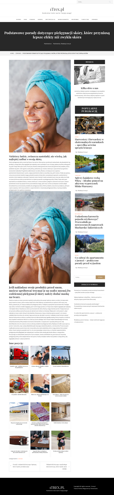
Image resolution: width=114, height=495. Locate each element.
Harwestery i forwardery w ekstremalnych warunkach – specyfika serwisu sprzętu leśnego (89, 143)
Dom (25, 19)
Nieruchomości (63, 19)
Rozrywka (75, 19)
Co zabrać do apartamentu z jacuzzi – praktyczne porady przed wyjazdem (89, 260)
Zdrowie (95, 19)
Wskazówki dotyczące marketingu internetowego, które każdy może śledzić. (56, 467)
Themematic (94, 488)
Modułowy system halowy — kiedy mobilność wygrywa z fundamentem (89, 321)
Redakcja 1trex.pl (66, 43)
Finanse (32, 19)
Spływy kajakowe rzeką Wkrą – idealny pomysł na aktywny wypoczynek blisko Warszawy (89, 182)
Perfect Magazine (83, 488)
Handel (40, 19)
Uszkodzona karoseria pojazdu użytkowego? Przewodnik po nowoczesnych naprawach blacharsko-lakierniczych (89, 222)
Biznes (18, 19)
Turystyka (85, 19)
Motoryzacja (50, 19)
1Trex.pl (57, 9)
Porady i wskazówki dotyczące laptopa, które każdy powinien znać (25, 466)
